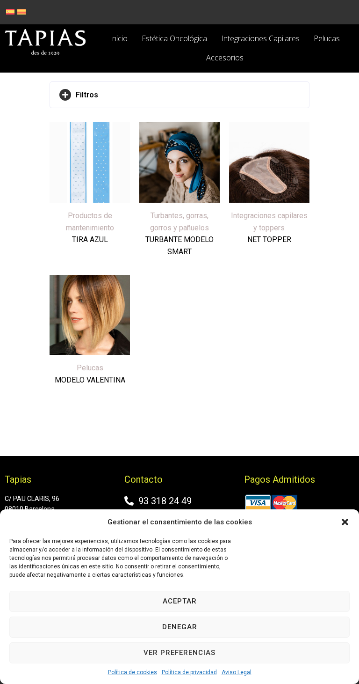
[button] (345, 522)
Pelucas (90, 367)
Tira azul (90, 239)
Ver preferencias (179, 652)
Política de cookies (132, 672)
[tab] (179, 95)
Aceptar (180, 601)
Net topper (269, 239)
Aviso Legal (236, 672)
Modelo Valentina (90, 379)
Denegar (179, 627)
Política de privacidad (189, 672)
